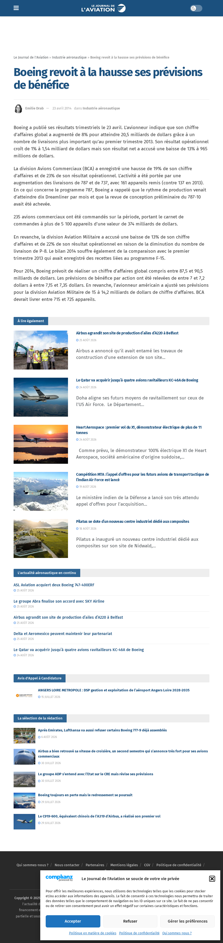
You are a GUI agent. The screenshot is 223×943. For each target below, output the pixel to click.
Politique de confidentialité (139, 933)
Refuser (130, 921)
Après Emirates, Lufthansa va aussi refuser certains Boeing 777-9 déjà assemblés (102, 730)
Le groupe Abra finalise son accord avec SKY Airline (59, 601)
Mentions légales (124, 865)
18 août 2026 (87, 528)
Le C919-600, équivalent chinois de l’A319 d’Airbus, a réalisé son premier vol (99, 816)
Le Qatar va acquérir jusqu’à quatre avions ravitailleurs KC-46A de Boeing (137, 380)
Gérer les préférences (187, 921)
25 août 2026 (87, 340)
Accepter (73, 921)
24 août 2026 (87, 387)
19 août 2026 (87, 487)
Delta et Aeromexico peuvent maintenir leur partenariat (63, 633)
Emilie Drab (34, 108)
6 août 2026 (49, 737)
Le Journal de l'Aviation (31, 57)
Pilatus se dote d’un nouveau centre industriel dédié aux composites (132, 521)
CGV (147, 865)
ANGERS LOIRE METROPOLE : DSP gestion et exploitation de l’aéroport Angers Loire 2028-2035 (114, 690)
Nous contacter (67, 865)
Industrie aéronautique (69, 57)
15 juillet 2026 (50, 697)
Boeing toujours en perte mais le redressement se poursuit (85, 795)
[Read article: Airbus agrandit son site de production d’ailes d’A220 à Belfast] (41, 350)
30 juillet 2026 (51, 763)
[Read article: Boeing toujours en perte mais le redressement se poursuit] (24, 800)
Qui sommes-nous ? (177, 933)
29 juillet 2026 (50, 802)
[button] (212, 878)
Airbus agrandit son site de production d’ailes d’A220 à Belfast (127, 333)
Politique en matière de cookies (92, 933)
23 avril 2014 (62, 108)
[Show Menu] (16, 8)
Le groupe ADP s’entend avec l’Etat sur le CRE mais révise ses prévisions (95, 774)
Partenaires (95, 865)
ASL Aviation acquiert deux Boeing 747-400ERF (54, 585)
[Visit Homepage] (104, 8)
